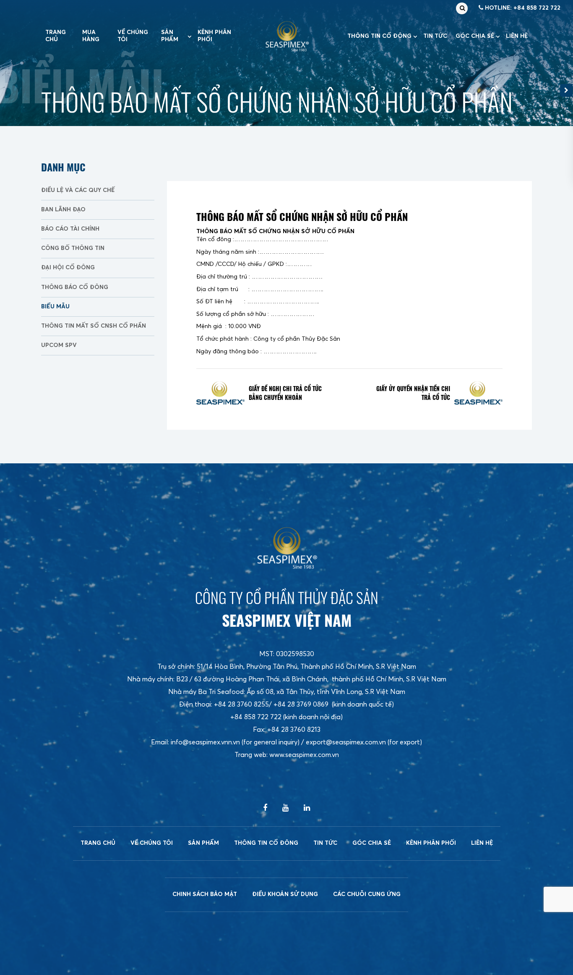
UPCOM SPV (59, 345)
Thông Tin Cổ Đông (379, 36)
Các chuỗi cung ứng (367, 894)
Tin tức (435, 36)
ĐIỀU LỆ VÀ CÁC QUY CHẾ (78, 190)
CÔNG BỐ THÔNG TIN (72, 248)
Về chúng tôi (132, 35)
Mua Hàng (90, 35)
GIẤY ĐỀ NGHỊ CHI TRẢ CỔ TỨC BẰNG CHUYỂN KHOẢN (285, 393)
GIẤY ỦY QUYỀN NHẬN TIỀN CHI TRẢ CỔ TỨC (413, 393)
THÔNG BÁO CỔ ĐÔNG (74, 287)
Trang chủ (55, 35)
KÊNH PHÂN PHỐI (214, 35)
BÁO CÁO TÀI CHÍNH (70, 229)
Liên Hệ (517, 36)
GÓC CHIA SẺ (475, 36)
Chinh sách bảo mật (204, 894)
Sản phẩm (169, 35)
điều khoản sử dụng (285, 894)
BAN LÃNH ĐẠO (63, 210)
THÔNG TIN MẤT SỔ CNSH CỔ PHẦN (93, 326)
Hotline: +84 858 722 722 (521, 8)
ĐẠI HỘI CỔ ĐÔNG (68, 268)
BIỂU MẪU (55, 307)
